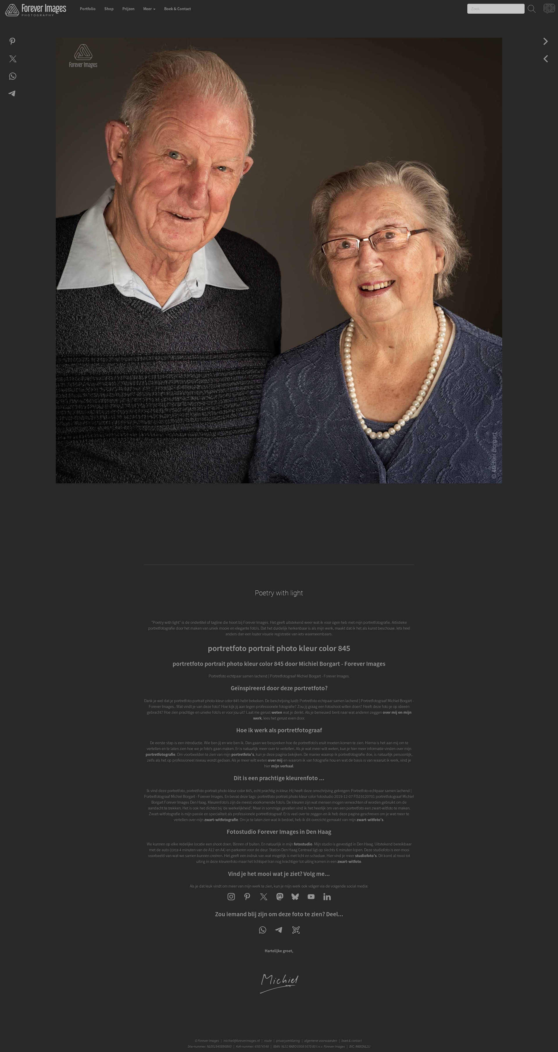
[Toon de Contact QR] (296, 935)
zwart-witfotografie (221, 819)
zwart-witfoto (349, 861)
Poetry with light (279, 593)
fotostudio (303, 844)
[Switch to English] (550, 10)
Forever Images (209, 1040)
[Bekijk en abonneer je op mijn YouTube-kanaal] (311, 901)
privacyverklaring (288, 1040)
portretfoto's (242, 754)
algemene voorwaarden (320, 1040)
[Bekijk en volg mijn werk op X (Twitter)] (263, 901)
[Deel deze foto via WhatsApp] (12, 81)
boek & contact (351, 1040)
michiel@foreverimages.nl (241, 1040)
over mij (275, 760)
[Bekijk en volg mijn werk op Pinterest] (247, 901)
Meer (148, 8)
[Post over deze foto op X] (12, 63)
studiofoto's (366, 855)
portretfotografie (160, 754)
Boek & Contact (177, 8)
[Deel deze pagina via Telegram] (279, 935)
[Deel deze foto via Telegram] (12, 98)
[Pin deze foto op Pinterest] (12, 46)
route (268, 1040)
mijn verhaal (282, 766)
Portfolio (88, 8)
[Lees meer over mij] (279, 992)
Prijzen (128, 8)
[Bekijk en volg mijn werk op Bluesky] (295, 901)
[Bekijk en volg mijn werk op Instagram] (231, 901)
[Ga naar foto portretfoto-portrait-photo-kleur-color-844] (546, 46)
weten (276, 712)
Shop (109, 8)
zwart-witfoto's (370, 819)
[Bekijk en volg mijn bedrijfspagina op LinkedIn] (327, 901)
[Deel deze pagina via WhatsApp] (262, 935)
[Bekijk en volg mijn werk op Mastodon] (279, 901)
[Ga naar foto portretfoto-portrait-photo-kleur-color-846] (546, 63)
